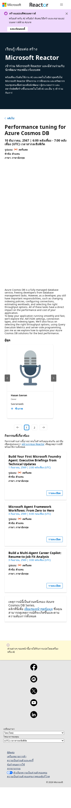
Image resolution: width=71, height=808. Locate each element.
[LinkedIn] (33, 716)
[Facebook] (33, 669)
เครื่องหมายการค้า (16, 756)
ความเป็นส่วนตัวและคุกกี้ (20, 760)
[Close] (66, 13)
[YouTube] (33, 705)
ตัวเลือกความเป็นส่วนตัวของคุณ (30, 772)
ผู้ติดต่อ (10, 752)
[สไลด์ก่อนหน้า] (7, 378)
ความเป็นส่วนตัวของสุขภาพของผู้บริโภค (28, 776)
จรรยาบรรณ (14, 768)
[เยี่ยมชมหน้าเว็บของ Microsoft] (11, 4)
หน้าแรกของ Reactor (33, 444)
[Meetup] (33, 681)
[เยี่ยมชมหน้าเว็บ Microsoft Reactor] (38, 4)
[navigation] (18, 427)
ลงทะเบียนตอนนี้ (17, 28)
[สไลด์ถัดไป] (53, 378)
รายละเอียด (54, 493)
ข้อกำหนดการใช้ (16, 764)
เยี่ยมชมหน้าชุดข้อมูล (38, 609)
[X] (33, 693)
